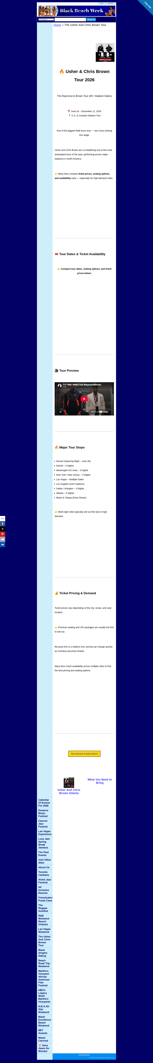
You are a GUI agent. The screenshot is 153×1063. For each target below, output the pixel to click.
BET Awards (42, 1031)
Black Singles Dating (42, 953)
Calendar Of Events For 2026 (44, 802)
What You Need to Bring (100, 781)
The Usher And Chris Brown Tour (44, 941)
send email (110, 3)
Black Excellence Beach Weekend (44, 1021)
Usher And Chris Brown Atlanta (69, 791)
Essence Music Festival (43, 813)
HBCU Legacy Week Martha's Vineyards (44, 996)
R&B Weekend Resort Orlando (43, 920)
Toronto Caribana (43, 873)
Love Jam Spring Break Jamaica (44, 843)
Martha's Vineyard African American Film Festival (44, 978)
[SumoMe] (2, 544)
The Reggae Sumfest (43, 908)
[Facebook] (2, 523)
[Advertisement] (84, 207)
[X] (2, 529)
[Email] (2, 539)
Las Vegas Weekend (44, 930)
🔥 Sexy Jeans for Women (43, 1048)
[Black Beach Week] (63, 11)
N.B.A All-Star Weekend (44, 1009)
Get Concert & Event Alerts (84, 754)
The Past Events (43, 853)
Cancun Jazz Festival (43, 823)
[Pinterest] (2, 534)
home (102, 3)
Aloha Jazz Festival (44, 881)
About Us (43, 867)
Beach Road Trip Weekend (44, 963)
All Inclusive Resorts (43, 890)
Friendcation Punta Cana (45, 899)
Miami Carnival (43, 1039)
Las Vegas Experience (45, 833)
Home (57, 25)
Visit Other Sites (44, 861)
